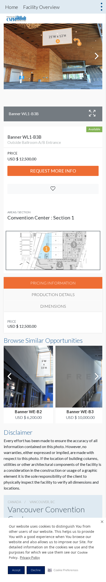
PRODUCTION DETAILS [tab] (53, 294)
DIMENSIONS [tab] (53, 306)
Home (11, 7)
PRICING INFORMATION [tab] (53, 282)
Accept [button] (16, 570)
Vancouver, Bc (42, 502)
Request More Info (53, 170)
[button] (63, 570)
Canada (14, 502)
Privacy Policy (30, 558)
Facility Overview (41, 7)
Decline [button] (36, 570)
